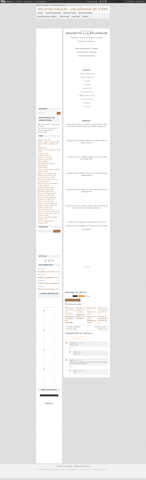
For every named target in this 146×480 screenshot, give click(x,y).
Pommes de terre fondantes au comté (51, 283)
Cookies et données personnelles (90, 469)
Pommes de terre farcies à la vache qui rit (53, 289)
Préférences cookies (103, 469)
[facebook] (100, 1)
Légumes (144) (43, 171)
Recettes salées (69, 13)
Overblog (86, 466)
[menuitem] (40, 13)
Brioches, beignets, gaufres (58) (49, 142)
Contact (85, 16)
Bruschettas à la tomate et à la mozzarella (53, 272)
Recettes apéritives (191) (46, 177)
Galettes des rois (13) (45, 160)
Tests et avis (64, 16)
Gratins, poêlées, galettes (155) (48, 169)
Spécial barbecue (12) (45, 209)
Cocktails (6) (42, 148)
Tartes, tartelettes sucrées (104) (49, 211)
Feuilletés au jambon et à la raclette (51, 277)
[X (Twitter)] (103, 1)
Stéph (46, 469)
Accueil (40, 13)
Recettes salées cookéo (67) (47, 197)
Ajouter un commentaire (78, 337)
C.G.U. (80, 469)
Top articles (61, 469)
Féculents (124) (43, 154)
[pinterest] (105, 1)
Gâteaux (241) (42, 161)
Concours (75, 16)
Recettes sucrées (85, 13)
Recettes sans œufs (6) (45, 201)
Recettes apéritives (53, 13)
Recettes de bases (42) (45, 187)
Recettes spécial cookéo (47, 16)
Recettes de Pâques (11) (46, 191)
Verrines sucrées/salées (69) (47, 217)
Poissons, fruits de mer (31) (47, 175)
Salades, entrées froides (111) (48, 205)
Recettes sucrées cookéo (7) (47, 203)
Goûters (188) (42, 167)
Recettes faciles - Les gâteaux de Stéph (73, 9)
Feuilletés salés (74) (44, 156)
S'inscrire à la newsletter (73, 300)
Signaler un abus (74, 469)
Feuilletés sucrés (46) (45, 158)
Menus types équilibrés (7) (47, 173)
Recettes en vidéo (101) (46, 195)
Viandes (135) (42, 219)
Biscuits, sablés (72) (44, 140)
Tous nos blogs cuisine (92, 1)
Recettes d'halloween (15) (46, 193)
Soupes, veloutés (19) (45, 207)
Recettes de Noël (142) (45, 189)
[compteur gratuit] (49, 396)
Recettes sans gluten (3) (46, 199)
